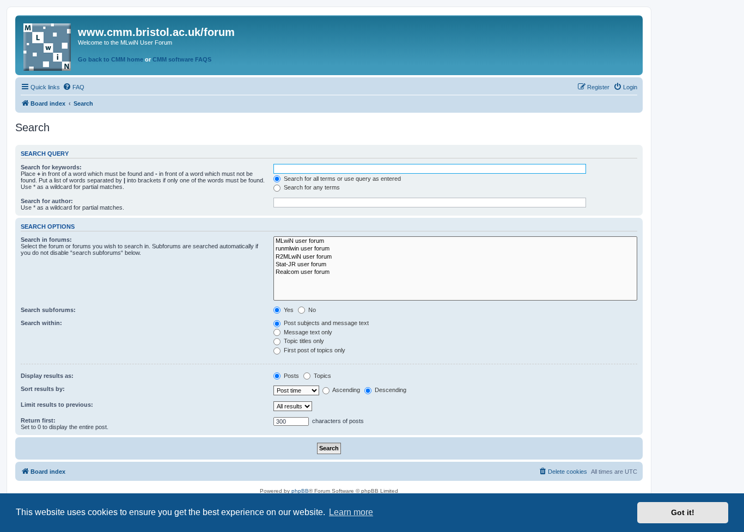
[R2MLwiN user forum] (455, 257)
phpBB (300, 491)
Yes (288, 310)
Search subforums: (48, 310)
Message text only (307, 332)
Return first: (38, 420)
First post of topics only (313, 350)
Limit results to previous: (57, 404)
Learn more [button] (351, 512)
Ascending (345, 390)
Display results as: (47, 375)
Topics (321, 375)
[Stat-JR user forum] (455, 264)
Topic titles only (303, 341)
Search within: (41, 323)
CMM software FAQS (182, 59)
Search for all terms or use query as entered (341, 178)
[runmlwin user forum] (455, 249)
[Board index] (48, 45)
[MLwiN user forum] (455, 241)
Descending (389, 390)
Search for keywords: (51, 167)
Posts (290, 375)
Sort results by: (43, 389)
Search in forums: (46, 239)
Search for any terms (311, 187)
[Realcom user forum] (455, 272)
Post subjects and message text (325, 323)
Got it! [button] (682, 512)
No (311, 310)
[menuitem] (73, 87)
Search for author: (47, 201)
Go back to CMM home (110, 59)
